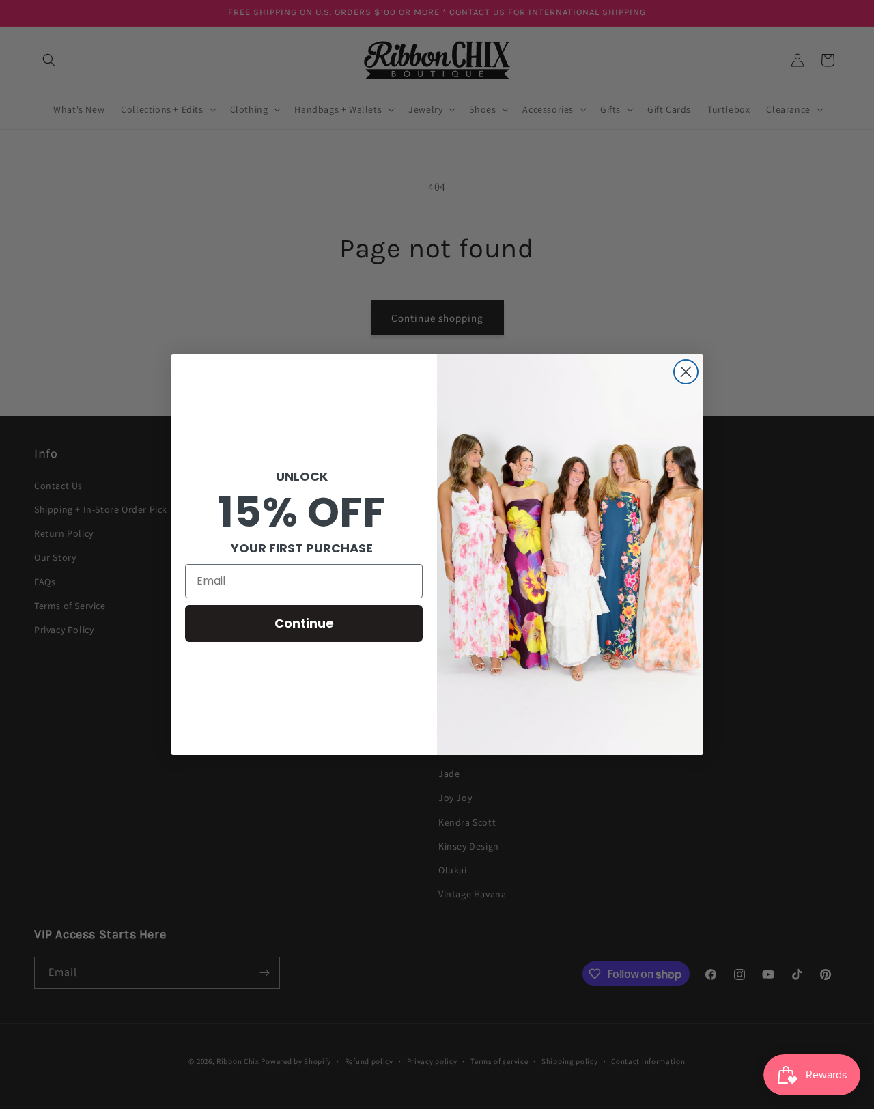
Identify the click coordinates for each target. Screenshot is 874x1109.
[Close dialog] (686, 372)
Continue (304, 623)
